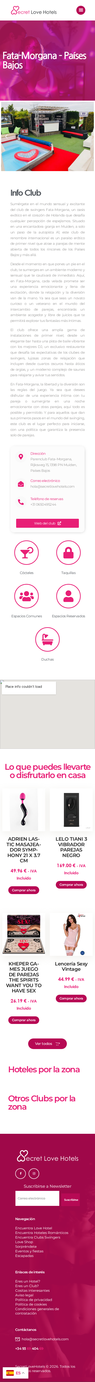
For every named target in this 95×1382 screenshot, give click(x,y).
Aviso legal (24, 1295)
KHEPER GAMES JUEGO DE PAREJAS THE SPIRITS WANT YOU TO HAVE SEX (24, 977)
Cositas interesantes (32, 1290)
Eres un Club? (27, 1286)
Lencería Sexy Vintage (71, 966)
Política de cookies (31, 1304)
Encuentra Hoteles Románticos (41, 1232)
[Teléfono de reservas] (21, 502)
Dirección (38, 453)
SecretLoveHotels (30, 1366)
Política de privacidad (33, 1299)
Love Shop (24, 1242)
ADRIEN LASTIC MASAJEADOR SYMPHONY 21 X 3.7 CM (23, 849)
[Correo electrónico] (21, 484)
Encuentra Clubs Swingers (37, 1237)
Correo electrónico (45, 480)
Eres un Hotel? (27, 1281)
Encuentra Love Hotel (33, 1228)
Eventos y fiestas (29, 1251)
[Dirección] (21, 457)
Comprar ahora (24, 890)
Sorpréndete (26, 1246)
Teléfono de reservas (46, 499)
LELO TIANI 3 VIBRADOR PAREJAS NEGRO (71, 847)
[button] (6, 136)
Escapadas (24, 1256)
